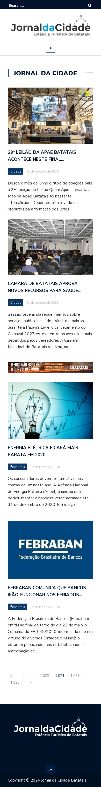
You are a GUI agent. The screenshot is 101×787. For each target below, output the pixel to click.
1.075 (75, 675)
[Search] (89, 5)
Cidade (15, 171)
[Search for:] (24, 5)
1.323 (14, 682)
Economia (17, 467)
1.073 (44, 675)
